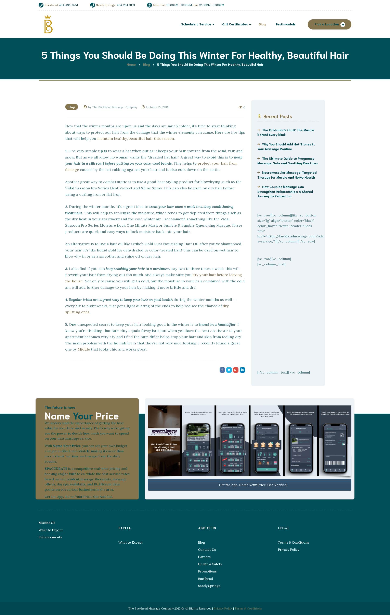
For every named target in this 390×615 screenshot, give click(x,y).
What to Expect (51, 530)
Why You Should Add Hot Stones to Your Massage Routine (286, 146)
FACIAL (124, 528)
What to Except (130, 542)
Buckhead (205, 579)
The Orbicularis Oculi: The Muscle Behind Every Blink (285, 132)
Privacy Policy (288, 549)
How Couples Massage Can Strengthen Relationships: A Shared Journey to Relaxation (285, 191)
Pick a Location (327, 24)
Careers (204, 557)
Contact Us (207, 549)
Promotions (207, 571)
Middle (84, 349)
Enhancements (50, 537)
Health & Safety (210, 564)
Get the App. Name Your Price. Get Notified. (252, 485)
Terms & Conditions (293, 542)
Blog (71, 107)
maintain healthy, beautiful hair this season (135, 138)
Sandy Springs (209, 586)
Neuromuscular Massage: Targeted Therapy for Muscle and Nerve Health (287, 174)
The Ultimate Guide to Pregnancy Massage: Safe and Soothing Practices (287, 160)
